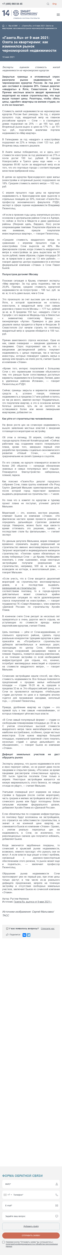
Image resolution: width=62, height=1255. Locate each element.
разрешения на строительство (19, 588)
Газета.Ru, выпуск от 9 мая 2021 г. (33, 901)
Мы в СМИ (13, 26)
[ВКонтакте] (24, 935)
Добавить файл (31, 1226)
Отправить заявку (31, 1235)
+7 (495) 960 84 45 (12, 4)
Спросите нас (47, 928)
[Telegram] (28, 935)
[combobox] (7, 1195)
